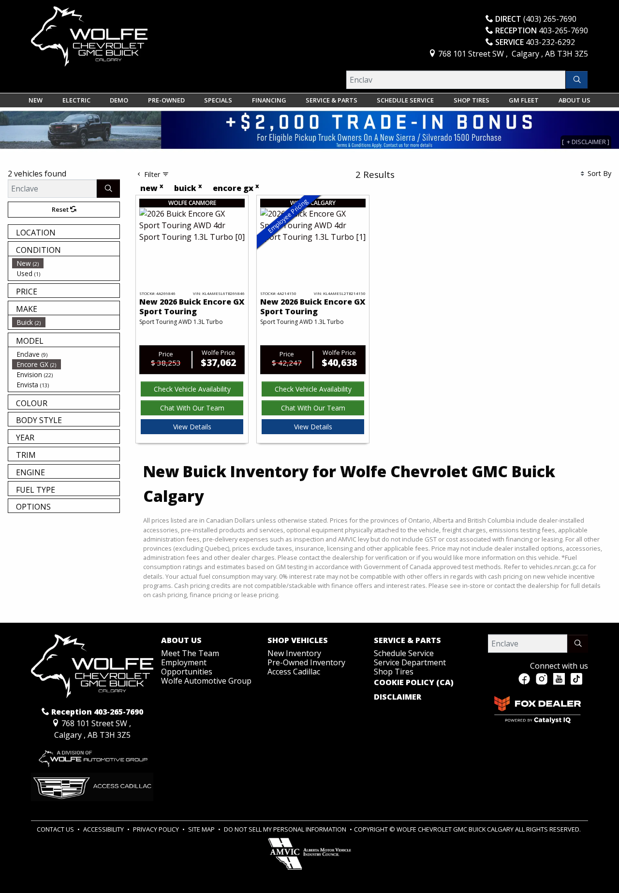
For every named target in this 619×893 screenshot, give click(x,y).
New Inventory (294, 653)
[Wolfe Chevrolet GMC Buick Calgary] (89, 35)
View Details (192, 426)
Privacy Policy (156, 829)
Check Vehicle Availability (192, 389)
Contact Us (56, 829)
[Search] (576, 80)
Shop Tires (393, 671)
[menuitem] (65, 263)
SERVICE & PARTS (407, 640)
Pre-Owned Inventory (306, 662)
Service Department (410, 662)
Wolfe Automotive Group (206, 680)
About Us (181, 640)
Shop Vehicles (297, 640)
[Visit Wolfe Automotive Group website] (92, 755)
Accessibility (104, 829)
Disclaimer (397, 697)
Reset (61, 209)
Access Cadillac (293, 671)
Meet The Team (190, 653)
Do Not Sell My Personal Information (286, 829)
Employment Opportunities (186, 667)
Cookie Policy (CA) (414, 682)
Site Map (202, 829)
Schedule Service (404, 653)
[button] (35, 100)
